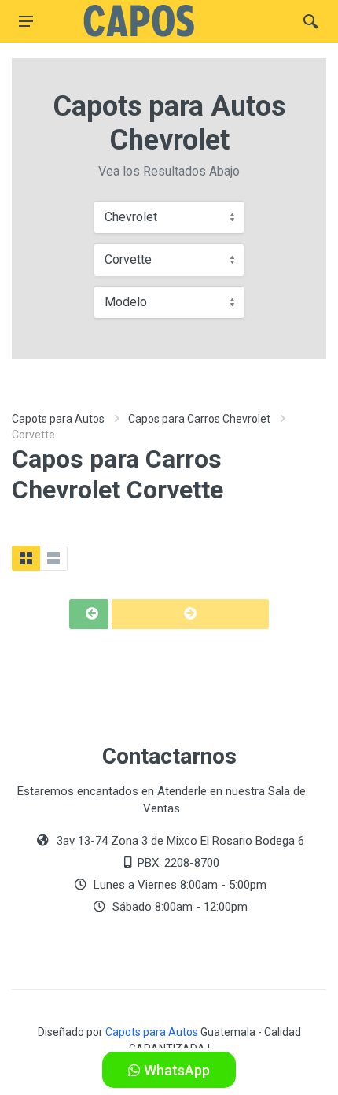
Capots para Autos (58, 418)
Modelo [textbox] (126, 301)
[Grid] (26, 558)
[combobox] (169, 217)
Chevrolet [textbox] (131, 216)
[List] (53, 558)
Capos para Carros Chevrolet (199, 418)
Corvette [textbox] (128, 259)
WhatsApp (175, 1070)
